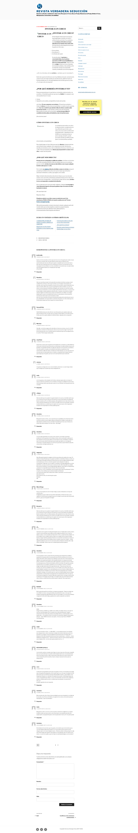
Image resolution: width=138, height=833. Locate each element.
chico (40, 240)
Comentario (40, 762)
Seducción (80, 79)
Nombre (39, 781)
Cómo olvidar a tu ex (83, 47)
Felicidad (80, 60)
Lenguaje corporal (82, 63)
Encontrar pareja (44, 238)
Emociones (80, 52)
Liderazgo (80, 66)
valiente (46, 169)
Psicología (80, 74)
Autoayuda (80, 39)
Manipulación (81, 68)
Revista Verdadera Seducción (62, 11)
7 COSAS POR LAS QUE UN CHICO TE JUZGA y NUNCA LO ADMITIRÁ (45, 222)
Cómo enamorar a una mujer (84, 44)
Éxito (79, 58)
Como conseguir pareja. (43, 201)
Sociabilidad (81, 82)
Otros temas (81, 71)
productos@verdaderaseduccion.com (86, 92)
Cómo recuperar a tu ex (83, 50)
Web (38, 796)
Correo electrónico (42, 789)
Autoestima (81, 42)
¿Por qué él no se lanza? (63, 225)
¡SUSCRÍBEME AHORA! (89, 112)
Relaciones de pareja (83, 76)
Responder (39, 272)
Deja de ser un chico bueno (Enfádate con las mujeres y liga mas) (45, 228)
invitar (45, 240)
